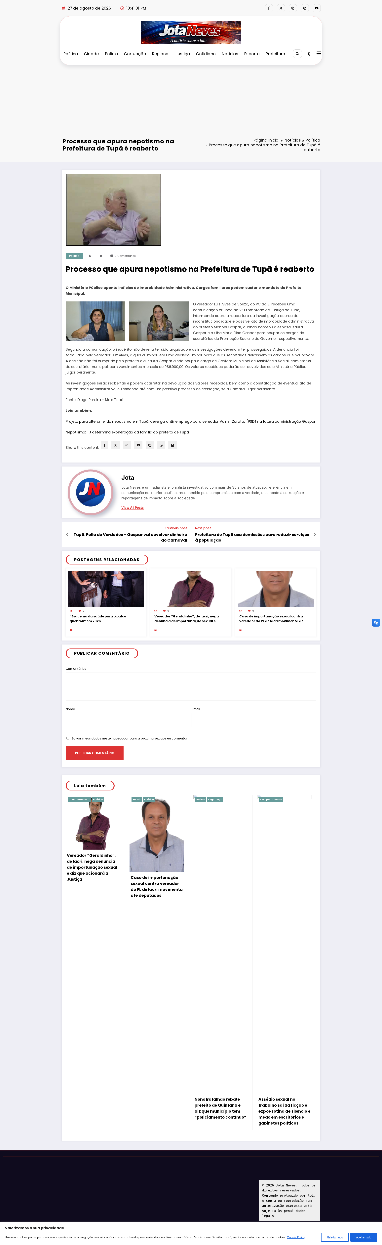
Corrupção (135, 54)
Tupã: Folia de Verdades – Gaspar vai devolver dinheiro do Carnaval (130, 537)
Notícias (230, 54)
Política (70, 54)
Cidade (91, 54)
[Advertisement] (191, 95)
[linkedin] (127, 445)
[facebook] (104, 445)
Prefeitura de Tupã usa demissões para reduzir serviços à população (252, 537)
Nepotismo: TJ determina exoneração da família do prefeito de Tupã (127, 432)
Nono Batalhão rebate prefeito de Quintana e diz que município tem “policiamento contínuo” (220, 1108)
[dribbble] (293, 8)
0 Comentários (125, 256)
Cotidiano (206, 54)
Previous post (176, 528)
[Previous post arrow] (67, 534)
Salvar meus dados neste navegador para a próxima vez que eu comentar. (130, 738)
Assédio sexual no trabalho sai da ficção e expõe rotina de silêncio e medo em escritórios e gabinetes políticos (284, 1111)
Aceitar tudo (363, 1237)
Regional (161, 54)
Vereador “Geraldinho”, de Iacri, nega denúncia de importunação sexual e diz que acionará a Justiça (186, 619)
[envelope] (138, 445)
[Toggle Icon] (318, 54)
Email (196, 709)
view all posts (132, 508)
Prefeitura (275, 54)
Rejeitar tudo (335, 1237)
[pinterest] (150, 445)
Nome (70, 709)
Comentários (76, 668)
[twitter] (115, 445)
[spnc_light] (309, 54)
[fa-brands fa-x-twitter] (281, 8)
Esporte (252, 54)
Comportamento (79, 799)
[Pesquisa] (297, 53)
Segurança (215, 799)
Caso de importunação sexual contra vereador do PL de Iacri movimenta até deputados (272, 619)
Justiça (182, 54)
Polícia (111, 54)
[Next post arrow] (315, 534)
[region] (191, 1233)
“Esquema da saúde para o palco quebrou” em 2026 (98, 618)
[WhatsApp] (161, 445)
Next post (203, 528)
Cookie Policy (296, 1237)
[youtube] (317, 8)
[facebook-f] (269, 8)
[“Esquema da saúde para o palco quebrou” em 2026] (106, 588)
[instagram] (305, 8)
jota (127, 477)
